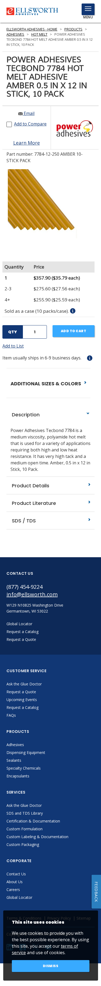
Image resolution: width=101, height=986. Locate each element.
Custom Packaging (22, 844)
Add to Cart (73, 331)
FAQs (11, 715)
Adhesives (15, 34)
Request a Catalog (22, 707)
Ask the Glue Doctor (24, 683)
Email (28, 113)
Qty (12, 332)
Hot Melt (39, 34)
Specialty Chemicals (23, 768)
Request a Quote (21, 691)
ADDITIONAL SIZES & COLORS (46, 383)
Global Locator (19, 897)
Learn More (26, 143)
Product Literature (33, 503)
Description (25, 414)
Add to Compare (30, 124)
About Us (14, 881)
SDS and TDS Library (24, 813)
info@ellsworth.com (32, 594)
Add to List (13, 346)
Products (73, 29)
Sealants (13, 760)
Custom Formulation (24, 828)
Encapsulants (17, 775)
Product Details (30, 485)
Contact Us (16, 873)
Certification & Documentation (33, 821)
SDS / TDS (23, 520)
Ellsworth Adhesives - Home (31, 29)
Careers (13, 889)
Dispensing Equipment (25, 752)
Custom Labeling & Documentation (37, 836)
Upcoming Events (21, 699)
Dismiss (50, 966)
